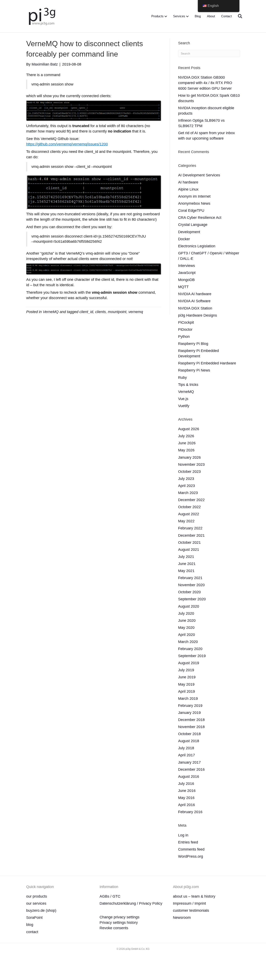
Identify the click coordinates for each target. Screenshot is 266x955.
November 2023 (191, 464)
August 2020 (188, 606)
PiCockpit (186, 322)
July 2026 (186, 436)
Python (184, 336)
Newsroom (182, 917)
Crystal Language (192, 225)
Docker (184, 239)
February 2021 (190, 578)
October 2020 (189, 592)
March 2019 (188, 698)
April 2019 (186, 691)
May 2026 (186, 450)
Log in (183, 835)
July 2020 (186, 613)
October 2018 (189, 734)
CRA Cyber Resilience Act (199, 218)
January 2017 (189, 762)
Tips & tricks (188, 385)
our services (36, 903)
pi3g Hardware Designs (197, 315)
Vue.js (183, 399)
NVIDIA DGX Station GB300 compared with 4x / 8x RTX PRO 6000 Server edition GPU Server (205, 82)
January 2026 (189, 457)
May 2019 (186, 684)
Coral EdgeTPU (191, 210)
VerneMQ (51, 312)
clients (100, 312)
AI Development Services (199, 175)
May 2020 (186, 628)
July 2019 (186, 670)
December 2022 (191, 500)
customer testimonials (191, 910)
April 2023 (186, 486)
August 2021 (188, 549)
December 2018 (191, 720)
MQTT (183, 287)
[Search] (237, 16)
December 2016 (191, 769)
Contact (226, 16)
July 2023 (186, 479)
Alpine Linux (188, 189)
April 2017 (186, 755)
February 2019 (190, 706)
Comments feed (191, 849)
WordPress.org (190, 856)
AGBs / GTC (110, 896)
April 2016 (186, 805)
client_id (86, 312)
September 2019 (192, 656)
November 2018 (191, 727)
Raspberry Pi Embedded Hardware (207, 363)
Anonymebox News (194, 203)
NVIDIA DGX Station (195, 308)
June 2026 (187, 443)
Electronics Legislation (196, 246)
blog (29, 925)
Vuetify (183, 406)
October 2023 (189, 471)
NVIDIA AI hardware (194, 294)
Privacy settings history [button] (119, 922)
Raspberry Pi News (194, 370)
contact (32, 932)
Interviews (186, 266)
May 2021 (186, 571)
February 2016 (190, 812)
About (211, 16)
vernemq (135, 312)
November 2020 (191, 585)
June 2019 (187, 677)
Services (179, 16)
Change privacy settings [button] (119, 917)
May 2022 (186, 521)
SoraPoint (34, 917)
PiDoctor (185, 329)
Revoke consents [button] (114, 928)
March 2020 (188, 642)
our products (36, 896)
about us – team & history (194, 896)
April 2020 (186, 635)
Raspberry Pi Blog (193, 344)
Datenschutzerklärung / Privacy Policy (131, 903)
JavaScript (187, 273)
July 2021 (186, 557)
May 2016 (186, 798)
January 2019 (189, 713)
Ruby (182, 377)
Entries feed (188, 842)
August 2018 (188, 741)
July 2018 (186, 748)
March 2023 (188, 493)
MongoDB (186, 280)
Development (189, 232)
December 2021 (191, 535)
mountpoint (117, 312)
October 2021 (189, 542)
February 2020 (190, 649)
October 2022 (189, 507)
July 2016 (186, 784)
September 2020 (192, 599)
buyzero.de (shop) (41, 910)
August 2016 (188, 776)
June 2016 (187, 791)
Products (157, 16)
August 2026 (188, 429)
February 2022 (190, 528)
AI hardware (188, 182)
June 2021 (187, 564)
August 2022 (188, 514)
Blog (198, 16)
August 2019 (188, 663)
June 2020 (187, 620)
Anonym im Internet (194, 196)
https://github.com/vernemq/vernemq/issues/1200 (67, 144)
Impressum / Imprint (189, 903)
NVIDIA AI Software (194, 301)
